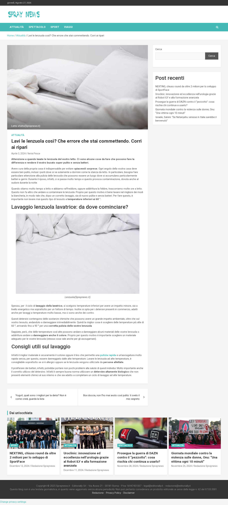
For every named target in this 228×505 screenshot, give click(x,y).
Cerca (158, 49)
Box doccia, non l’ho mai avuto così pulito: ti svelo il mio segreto (111, 397)
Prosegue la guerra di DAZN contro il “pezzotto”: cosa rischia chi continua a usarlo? (138, 457)
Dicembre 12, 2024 (19, 466)
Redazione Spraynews (43, 466)
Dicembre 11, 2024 (73, 470)
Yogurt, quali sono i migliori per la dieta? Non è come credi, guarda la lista (41, 397)
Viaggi (68, 27)
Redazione (98, 492)
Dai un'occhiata (21, 413)
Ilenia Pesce (34, 153)
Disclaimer (129, 492)
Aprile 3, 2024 (18, 153)
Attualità (17, 27)
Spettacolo (37, 27)
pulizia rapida (108, 355)
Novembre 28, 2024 (127, 466)
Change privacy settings (13, 501)
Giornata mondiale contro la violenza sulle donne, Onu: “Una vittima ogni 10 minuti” (194, 457)
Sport (55, 27)
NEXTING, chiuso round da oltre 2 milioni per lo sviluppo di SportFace (33, 457)
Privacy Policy (113, 492)
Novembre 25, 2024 (181, 466)
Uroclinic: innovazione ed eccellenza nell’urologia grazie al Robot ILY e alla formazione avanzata (86, 459)
